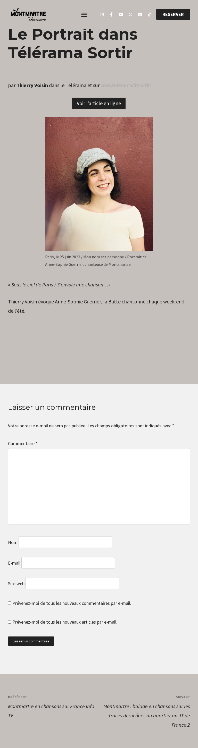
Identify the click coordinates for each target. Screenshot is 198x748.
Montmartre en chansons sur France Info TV (51, 707)
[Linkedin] (140, 14)
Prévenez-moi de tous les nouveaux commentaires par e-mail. (71, 603)
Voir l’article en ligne (99, 103)
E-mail (14, 563)
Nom (13, 542)
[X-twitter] (130, 14)
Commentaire (23, 443)
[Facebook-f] (111, 14)
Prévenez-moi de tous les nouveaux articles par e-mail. (64, 622)
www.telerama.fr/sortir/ (126, 85)
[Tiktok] (149, 14)
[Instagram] (102, 14)
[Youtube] (121, 14)
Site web (16, 583)
